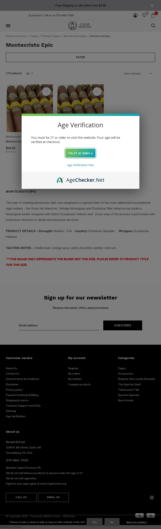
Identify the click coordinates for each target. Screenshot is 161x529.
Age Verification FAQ (80, 165)
